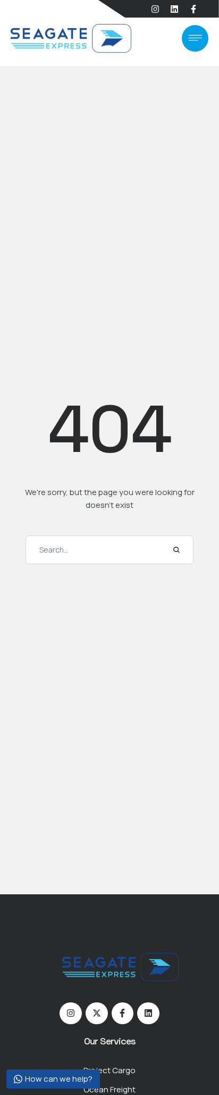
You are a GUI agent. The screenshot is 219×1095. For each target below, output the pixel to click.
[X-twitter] (97, 1013)
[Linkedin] (174, 9)
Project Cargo (109, 1070)
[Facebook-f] (193, 9)
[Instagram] (155, 9)
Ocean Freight (109, 1089)
